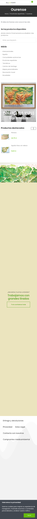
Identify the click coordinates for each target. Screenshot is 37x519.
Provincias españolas (10, 60)
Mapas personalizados (10, 69)
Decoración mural (9, 72)
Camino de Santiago (10, 66)
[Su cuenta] (35, 2)
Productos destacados (12, 128)
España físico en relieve (19, 146)
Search (33, 40)
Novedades (6, 75)
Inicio (4, 46)
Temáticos (6, 63)
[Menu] (2, 2)
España (5, 54)
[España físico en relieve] (5, 150)
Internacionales (8, 51)
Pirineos (13, 133)
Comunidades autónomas (12, 57)
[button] (32, 128)
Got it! (29, 515)
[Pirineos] (5, 137)
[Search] (28, 2)
